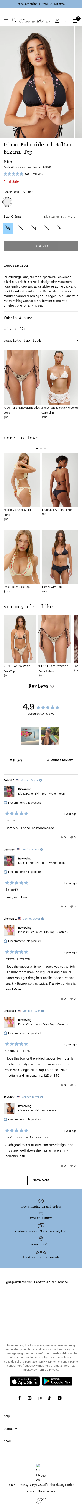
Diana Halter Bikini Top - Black (37, 1110)
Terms (42, 1369)
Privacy (53, 1369)
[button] (14, 20)
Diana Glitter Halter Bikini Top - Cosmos (43, 932)
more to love (21, 437)
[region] (41, 736)
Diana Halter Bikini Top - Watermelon (41, 793)
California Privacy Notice (57, 1485)
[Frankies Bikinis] (34, 21)
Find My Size (69, 217)
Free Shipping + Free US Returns (41, 4)
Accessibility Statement (41, 1491)
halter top (30, 282)
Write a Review (64, 761)
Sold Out (41, 245)
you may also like (28, 606)
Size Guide (51, 217)
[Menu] (6, 20)
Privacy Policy (28, 1485)
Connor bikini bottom (37, 301)
